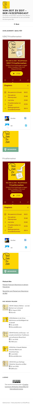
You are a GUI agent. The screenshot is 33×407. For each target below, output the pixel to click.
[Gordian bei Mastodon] (25, 118)
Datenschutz (6, 402)
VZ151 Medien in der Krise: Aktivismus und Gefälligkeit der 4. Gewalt (19, 320)
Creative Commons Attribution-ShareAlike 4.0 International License (16, 387)
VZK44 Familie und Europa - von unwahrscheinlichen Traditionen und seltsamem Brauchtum (19, 335)
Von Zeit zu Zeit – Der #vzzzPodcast (16, 12)
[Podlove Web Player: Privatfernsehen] (16, 198)
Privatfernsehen (9, 158)
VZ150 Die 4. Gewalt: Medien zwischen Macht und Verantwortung (18, 350)
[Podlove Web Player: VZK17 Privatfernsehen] (16, 76)
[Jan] (25, 126)
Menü (17, 24)
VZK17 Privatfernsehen (12, 36)
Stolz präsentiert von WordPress (20, 402)
